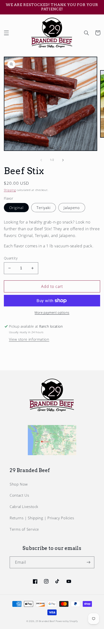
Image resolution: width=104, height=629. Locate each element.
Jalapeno (72, 207)
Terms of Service (24, 529)
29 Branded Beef (45, 621)
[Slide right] (63, 160)
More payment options (52, 313)
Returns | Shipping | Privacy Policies (42, 517)
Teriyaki (44, 207)
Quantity (10, 258)
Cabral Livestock (24, 506)
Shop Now (19, 484)
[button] (6, 32)
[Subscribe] (88, 562)
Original (16, 207)
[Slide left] (41, 160)
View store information (29, 339)
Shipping (10, 190)
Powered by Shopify (67, 621)
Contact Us (19, 495)
